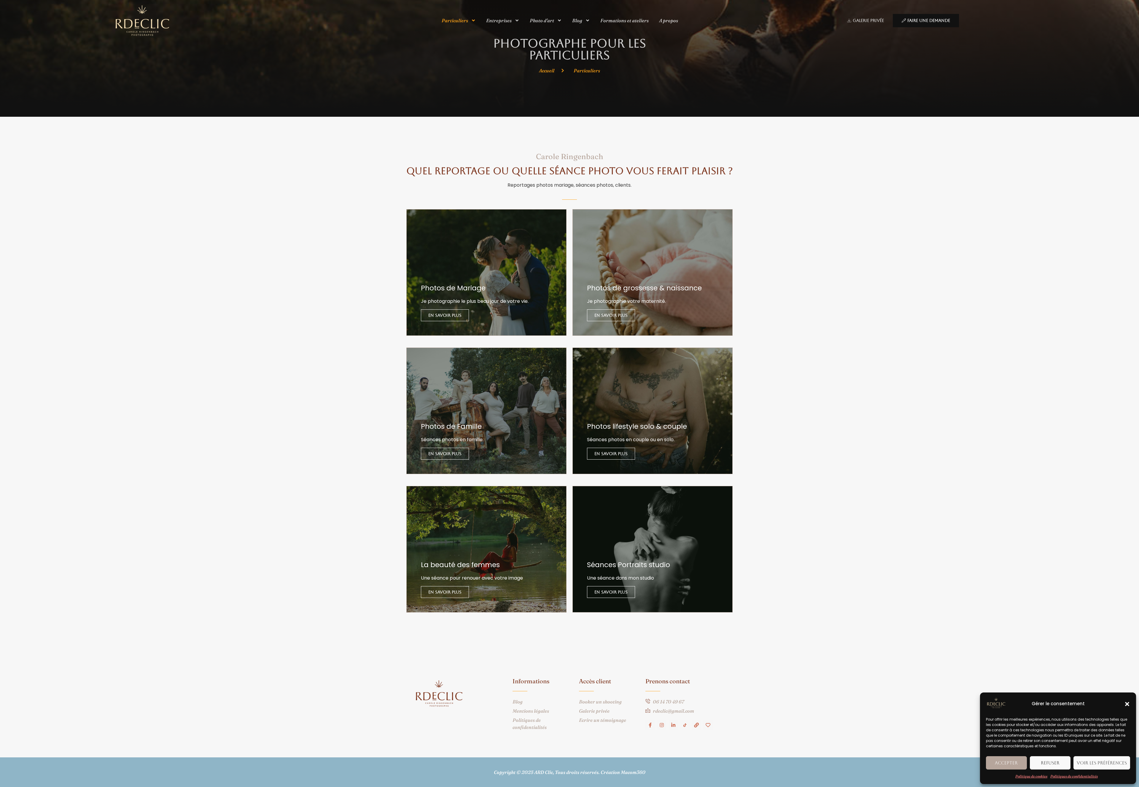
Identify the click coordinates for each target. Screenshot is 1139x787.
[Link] (696, 725)
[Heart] (708, 725)
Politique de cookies (1031, 776)
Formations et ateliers (624, 20)
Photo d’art (542, 20)
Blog (577, 20)
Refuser (1050, 762)
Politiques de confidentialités (1074, 776)
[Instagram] (661, 725)
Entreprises (499, 20)
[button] (1127, 704)
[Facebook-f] (650, 725)
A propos (668, 20)
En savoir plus (445, 315)
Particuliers (455, 20)
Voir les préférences (1102, 762)
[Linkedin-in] (673, 725)
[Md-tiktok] (685, 725)
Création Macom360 (623, 772)
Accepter (1006, 762)
